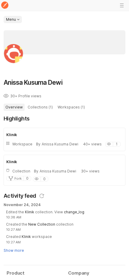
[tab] (14, 107)
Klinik (29, 212)
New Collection (41, 224)
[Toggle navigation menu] (121, 5)
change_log (74, 212)
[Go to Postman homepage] (4, 6)
